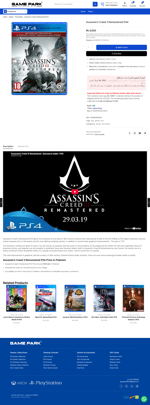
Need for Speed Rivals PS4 (46, 317)
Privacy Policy (15, 397)
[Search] (95, 4)
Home (5, 17)
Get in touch (99, 134)
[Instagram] (135, 133)
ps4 (102, 121)
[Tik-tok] (131, 386)
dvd (92, 121)
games (97, 121)
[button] (124, 4)
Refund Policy (25, 397)
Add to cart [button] (16, 299)
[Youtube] (140, 133)
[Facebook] (130, 133)
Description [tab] (8, 146)
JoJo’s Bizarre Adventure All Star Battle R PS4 (16, 318)
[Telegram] (145, 133)
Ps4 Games (19, 17)
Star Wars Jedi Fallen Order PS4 (104, 317)
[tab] (8, 147)
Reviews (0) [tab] (23, 146)
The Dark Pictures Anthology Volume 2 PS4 (133, 318)
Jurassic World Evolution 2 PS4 (75, 317)
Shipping (89, 40)
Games (11, 17)
